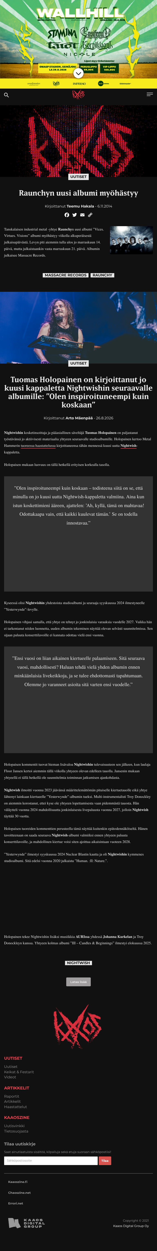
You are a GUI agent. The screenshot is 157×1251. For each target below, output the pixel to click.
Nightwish (129, 445)
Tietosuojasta (16, 1131)
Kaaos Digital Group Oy (131, 1226)
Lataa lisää (78, 982)
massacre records (65, 275)
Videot (10, 1077)
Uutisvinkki (14, 1126)
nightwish (78, 963)
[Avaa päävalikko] (150, 95)
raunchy (102, 275)
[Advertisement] (78, 555)
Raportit (11, 1096)
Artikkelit (12, 1101)
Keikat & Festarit (19, 1072)
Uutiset (78, 176)
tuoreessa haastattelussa (38, 445)
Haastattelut (15, 1107)
